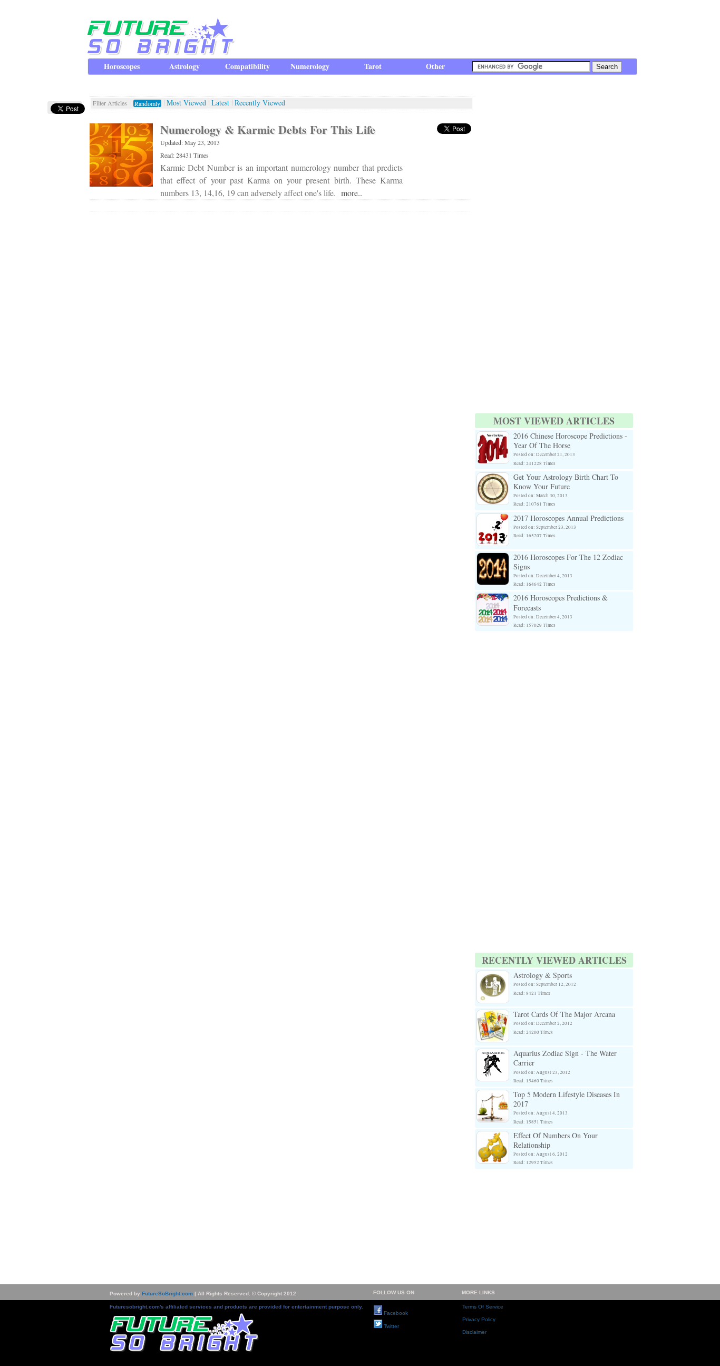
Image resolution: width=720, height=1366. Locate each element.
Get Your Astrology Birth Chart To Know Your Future (565, 481)
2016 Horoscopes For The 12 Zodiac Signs (568, 561)
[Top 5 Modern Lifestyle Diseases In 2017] (492, 1095)
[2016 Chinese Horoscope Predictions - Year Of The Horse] (492, 437)
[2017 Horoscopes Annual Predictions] (492, 519)
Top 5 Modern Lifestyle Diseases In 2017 (566, 1099)
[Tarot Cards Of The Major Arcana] (492, 1015)
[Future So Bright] (159, 52)
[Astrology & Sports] (492, 976)
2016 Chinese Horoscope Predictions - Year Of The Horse (570, 440)
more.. (351, 192)
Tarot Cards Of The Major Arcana (564, 1014)
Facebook (395, 1313)
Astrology (184, 66)
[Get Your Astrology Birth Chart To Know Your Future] (492, 478)
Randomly (147, 103)
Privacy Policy (478, 1319)
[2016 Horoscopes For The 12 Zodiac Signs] (492, 558)
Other (435, 66)
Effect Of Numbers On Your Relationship (555, 1140)
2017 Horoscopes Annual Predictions (568, 518)
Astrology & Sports (542, 975)
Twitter (390, 1326)
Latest (220, 103)
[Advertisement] (445, 29)
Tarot (373, 66)
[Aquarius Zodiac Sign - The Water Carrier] (492, 1054)
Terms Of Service (482, 1307)
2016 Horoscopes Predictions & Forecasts (560, 602)
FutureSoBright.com (167, 1293)
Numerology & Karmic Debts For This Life (267, 129)
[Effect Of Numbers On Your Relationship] (492, 1136)
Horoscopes (122, 66)
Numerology (309, 66)
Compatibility (247, 66)
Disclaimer (474, 1332)
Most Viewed (186, 103)
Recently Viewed (260, 103)
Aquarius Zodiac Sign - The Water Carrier (565, 1058)
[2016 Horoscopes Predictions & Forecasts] (492, 599)
